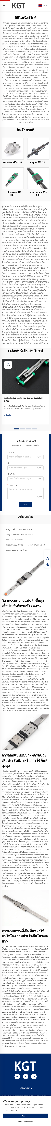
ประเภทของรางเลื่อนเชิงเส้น (16, 550)
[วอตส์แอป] (47, 559)
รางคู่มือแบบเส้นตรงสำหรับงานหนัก (19, 535)
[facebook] (25, 1076)
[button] (16, 428)
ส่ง (25, 505)
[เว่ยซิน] (47, 565)
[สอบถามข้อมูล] (47, 553)
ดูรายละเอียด (13, 148)
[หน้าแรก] (19, 5)
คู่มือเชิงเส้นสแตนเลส (36, 545)
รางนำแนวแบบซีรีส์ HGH (12, 193)
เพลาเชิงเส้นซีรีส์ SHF (12, 162)
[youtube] (17, 1076)
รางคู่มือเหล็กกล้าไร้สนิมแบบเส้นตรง (20, 529)
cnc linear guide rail (14, 540)
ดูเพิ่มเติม (7, 415)
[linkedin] (34, 1076)
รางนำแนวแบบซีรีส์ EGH (38, 193)
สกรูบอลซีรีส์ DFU (38, 162)
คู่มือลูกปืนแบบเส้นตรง (14, 545)
